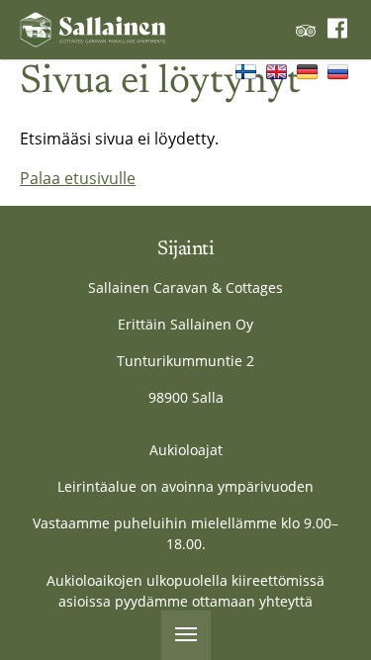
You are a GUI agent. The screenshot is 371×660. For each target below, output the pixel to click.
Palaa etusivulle (78, 178)
